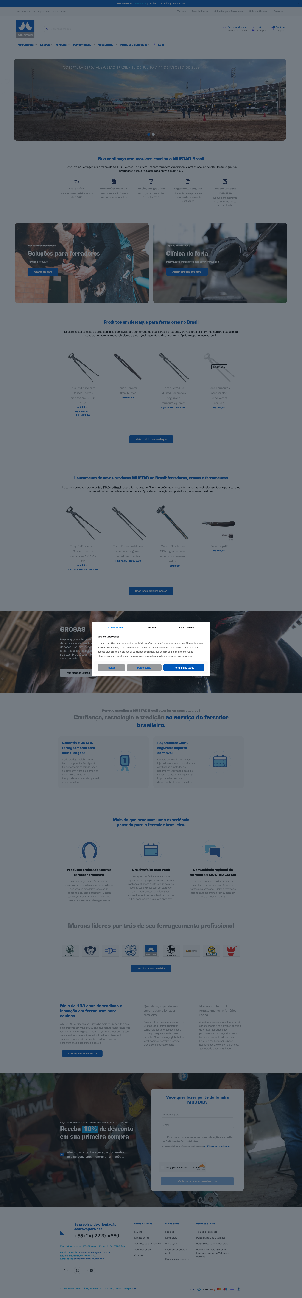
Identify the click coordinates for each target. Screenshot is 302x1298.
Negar (111, 667)
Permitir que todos (184, 667)
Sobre (186, 627)
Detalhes (151, 627)
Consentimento (115, 627)
